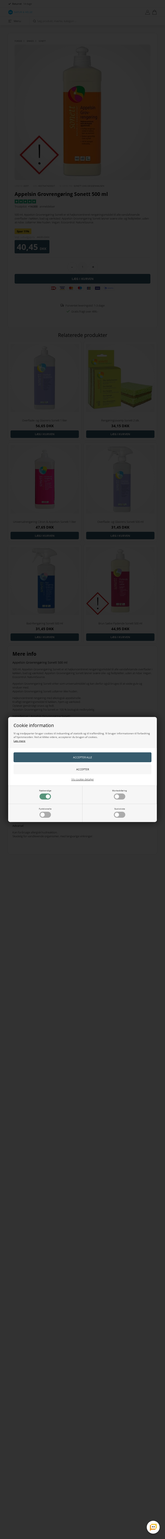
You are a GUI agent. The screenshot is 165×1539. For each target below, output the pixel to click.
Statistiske (119, 808)
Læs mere (19, 741)
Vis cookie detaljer (82, 779)
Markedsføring (119, 790)
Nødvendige (45, 790)
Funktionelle (45, 808)
